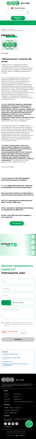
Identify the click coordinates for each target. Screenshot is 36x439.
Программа (17, 394)
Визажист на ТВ (7, 361)
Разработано (11, 435)
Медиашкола (18, 399)
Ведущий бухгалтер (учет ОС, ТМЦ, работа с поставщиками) (16, 364)
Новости (11, 29)
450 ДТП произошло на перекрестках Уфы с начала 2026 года (16, 201)
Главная (3, 29)
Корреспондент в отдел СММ (11, 357)
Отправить (18, 339)
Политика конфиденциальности (24, 401)
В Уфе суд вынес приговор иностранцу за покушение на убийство (17, 209)
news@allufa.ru (12, 413)
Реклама (16, 396)
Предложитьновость (18, 18)
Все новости (17, 223)
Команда (6, 399)
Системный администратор (11, 354)
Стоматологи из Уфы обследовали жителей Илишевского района (15, 179)
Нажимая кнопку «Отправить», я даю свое (18, 324)
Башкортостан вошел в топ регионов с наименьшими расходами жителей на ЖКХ (17, 195)
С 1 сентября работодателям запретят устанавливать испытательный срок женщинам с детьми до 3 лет (16, 187)
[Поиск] (27, 12)
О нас (5, 396)
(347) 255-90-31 (14, 410)
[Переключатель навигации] (32, 22)
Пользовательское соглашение (16, 433)
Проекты (7, 401)
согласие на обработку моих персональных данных (18, 324)
